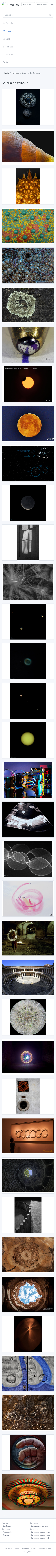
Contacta (7, 1526)
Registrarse (42, 4)
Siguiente (4, 1515)
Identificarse (28, 4)
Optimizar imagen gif (40, 1538)
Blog (7, 62)
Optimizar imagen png (40, 1532)
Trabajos (9, 46)
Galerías (8, 38)
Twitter (6, 1535)
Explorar (9, 31)
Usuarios (9, 54)
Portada (9, 23)
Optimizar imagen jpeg (40, 1535)
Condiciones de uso (39, 1526)
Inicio (6, 73)
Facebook (7, 1532)
